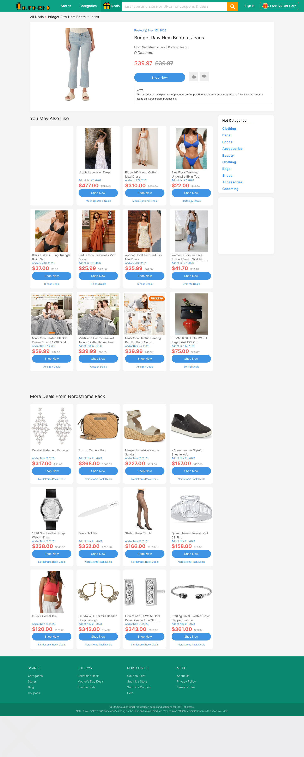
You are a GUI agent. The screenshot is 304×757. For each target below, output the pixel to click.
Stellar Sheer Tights (138, 533)
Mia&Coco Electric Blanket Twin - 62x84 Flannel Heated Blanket (98, 342)
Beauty (228, 155)
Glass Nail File (88, 533)
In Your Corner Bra (44, 616)
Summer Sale (86, 687)
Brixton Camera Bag (92, 450)
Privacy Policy (186, 681)
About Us (183, 676)
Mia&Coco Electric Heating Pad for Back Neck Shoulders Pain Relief (143, 342)
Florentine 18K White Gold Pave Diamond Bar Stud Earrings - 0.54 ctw (142, 620)
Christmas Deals (88, 676)
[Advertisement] (51, 165)
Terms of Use (186, 687)
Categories (88, 6)
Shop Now (159, 77)
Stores (66, 6)
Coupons (34, 693)
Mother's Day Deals (91, 681)
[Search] (232, 6)
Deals (115, 6)
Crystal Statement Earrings (50, 450)
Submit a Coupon (139, 687)
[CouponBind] (36, 6)
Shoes (227, 142)
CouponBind (150, 711)
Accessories (232, 149)
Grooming (230, 189)
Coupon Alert (136, 676)
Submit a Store (137, 681)
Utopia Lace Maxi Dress (95, 172)
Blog (31, 687)
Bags (226, 135)
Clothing (229, 128)
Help (130, 693)
